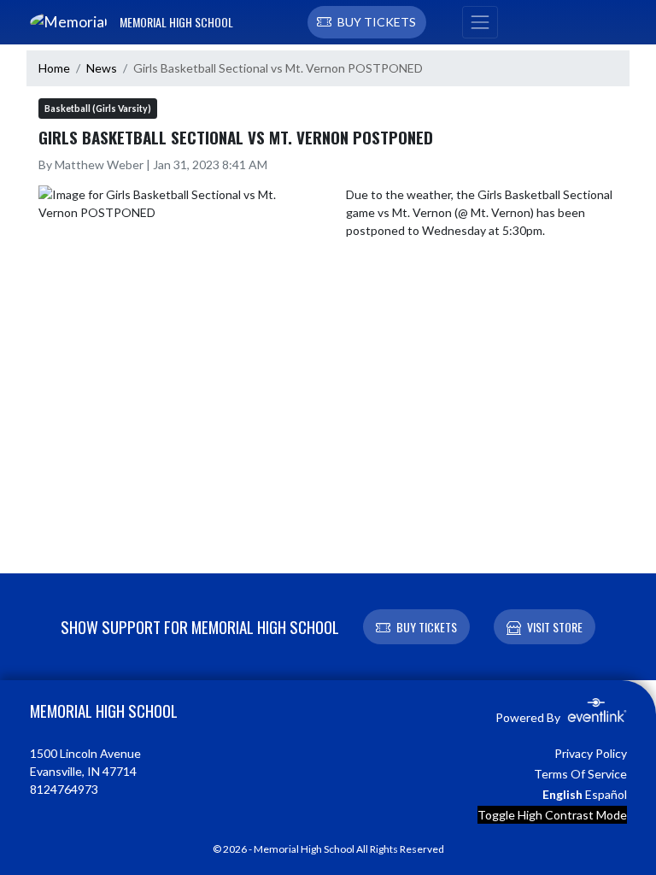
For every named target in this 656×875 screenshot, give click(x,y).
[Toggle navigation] (480, 22)
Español (606, 794)
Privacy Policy (590, 753)
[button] (367, 22)
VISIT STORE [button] (555, 627)
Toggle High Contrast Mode (552, 814)
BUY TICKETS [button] (426, 627)
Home (54, 68)
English (562, 794)
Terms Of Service (580, 773)
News (101, 68)
